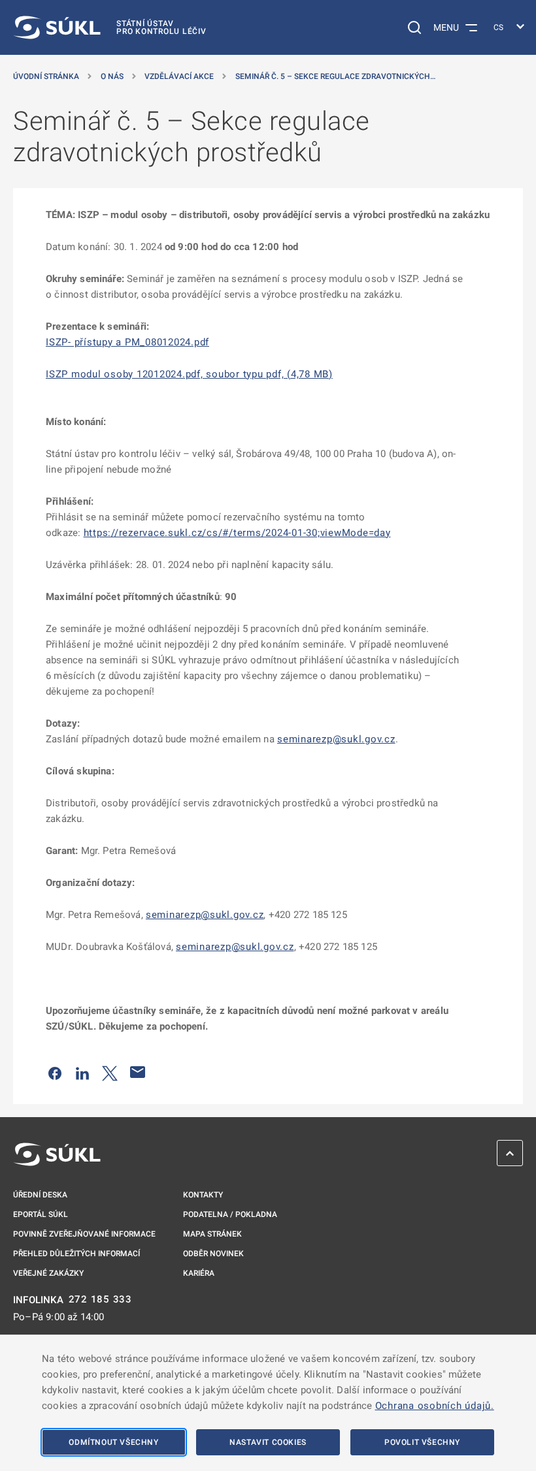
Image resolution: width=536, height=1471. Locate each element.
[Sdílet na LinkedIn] (82, 1072)
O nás (112, 76)
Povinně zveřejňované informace (84, 1234)
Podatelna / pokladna (230, 1214)
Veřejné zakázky (48, 1273)
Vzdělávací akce (179, 76)
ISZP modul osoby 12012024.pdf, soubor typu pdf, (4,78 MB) (189, 374)
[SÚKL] (57, 1154)
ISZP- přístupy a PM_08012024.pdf (127, 342)
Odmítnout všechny (113, 1442)
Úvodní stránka (46, 76)
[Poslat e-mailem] (138, 1072)
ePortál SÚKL (40, 1214)
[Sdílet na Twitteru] (110, 1072)
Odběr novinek (213, 1253)
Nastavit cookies (268, 1442)
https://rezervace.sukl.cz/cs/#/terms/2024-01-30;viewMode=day (237, 533)
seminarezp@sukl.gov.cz (336, 739)
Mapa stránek (212, 1234)
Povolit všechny (422, 1442)
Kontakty (203, 1194)
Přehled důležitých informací (76, 1253)
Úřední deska (40, 1194)
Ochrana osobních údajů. (434, 1406)
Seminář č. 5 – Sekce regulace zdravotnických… (335, 76)
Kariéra (198, 1273)
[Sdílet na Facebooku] (55, 1072)
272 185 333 (100, 1300)
